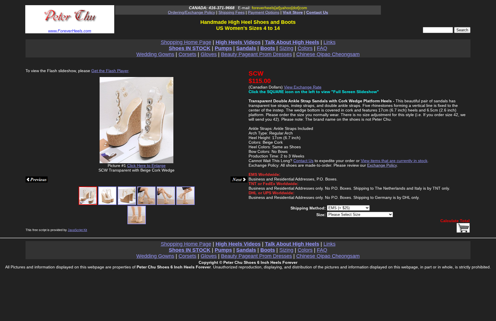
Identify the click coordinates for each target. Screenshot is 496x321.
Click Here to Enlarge (146, 165)
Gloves (209, 54)
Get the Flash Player (109, 70)
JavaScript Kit (77, 230)
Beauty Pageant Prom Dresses (256, 54)
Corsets (187, 54)
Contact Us (303, 160)
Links (329, 42)
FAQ (322, 48)
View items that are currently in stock (394, 160)
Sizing (286, 48)
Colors (305, 48)
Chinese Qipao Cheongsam (328, 54)
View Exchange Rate (302, 87)
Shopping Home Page (186, 42)
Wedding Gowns (155, 54)
